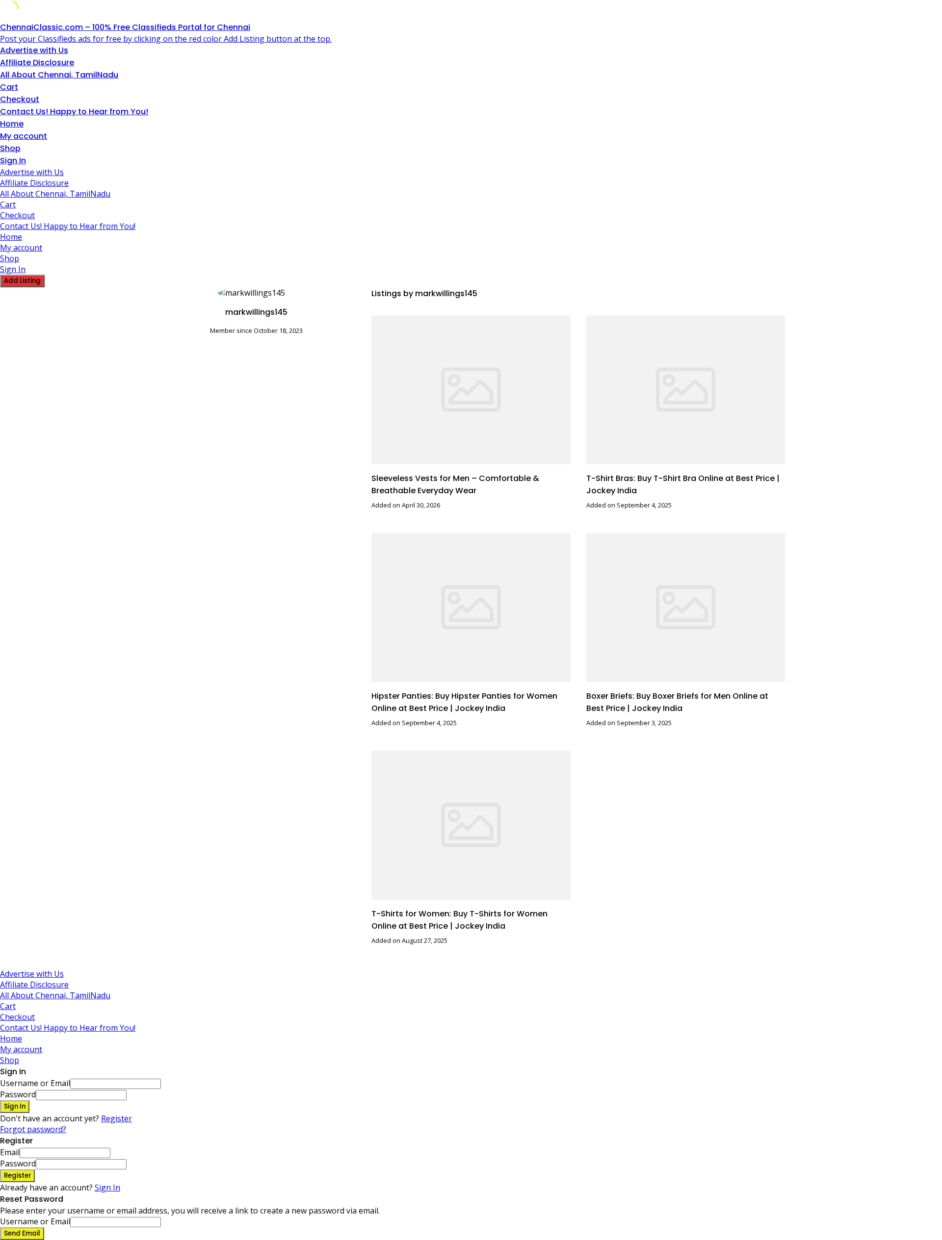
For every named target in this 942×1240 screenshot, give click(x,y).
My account (23, 136)
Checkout (19, 99)
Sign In (107, 1187)
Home (12, 123)
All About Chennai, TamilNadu (59, 74)
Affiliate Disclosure (37, 62)
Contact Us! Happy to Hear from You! (74, 111)
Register (116, 1118)
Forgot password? (33, 1129)
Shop (10, 148)
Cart (9, 87)
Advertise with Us (34, 50)
